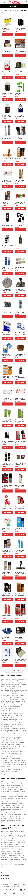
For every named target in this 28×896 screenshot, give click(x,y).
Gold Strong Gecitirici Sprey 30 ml (7, 225)
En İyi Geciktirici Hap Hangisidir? (6, 181)
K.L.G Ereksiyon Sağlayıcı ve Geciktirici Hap (19, 269)
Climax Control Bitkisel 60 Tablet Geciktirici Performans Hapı (6, 117)
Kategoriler (13, 6)
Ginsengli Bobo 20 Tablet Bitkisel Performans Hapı (20, 204)
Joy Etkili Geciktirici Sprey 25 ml (7, 269)
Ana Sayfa (4, 10)
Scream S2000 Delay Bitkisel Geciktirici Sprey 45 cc (7, 486)
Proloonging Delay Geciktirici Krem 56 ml (7, 421)
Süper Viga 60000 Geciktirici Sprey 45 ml (20, 595)
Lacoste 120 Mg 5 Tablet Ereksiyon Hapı (6, 291)
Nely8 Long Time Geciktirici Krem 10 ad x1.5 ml (20, 312)
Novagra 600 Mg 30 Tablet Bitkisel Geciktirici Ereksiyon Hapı (7, 334)
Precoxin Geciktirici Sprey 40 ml (20, 378)
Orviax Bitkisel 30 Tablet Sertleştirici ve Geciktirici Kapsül (20, 334)
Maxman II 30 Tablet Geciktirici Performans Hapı (6, 312)
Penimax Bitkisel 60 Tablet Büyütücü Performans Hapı (7, 356)
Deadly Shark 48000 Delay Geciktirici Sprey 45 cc (20, 160)
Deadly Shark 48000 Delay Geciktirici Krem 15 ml (7, 160)
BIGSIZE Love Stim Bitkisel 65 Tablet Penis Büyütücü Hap (7, 73)
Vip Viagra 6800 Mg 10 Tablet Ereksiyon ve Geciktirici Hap (20, 660)
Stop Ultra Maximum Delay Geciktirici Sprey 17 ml (7, 508)
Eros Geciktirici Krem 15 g (19, 181)
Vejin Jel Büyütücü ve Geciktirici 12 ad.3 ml (20, 639)
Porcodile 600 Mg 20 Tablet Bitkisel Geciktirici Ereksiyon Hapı (7, 378)
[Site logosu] (14, 2)
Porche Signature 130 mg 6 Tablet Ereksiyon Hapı (20, 356)
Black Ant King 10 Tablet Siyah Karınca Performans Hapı (20, 73)
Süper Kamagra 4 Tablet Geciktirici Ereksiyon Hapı (6, 530)
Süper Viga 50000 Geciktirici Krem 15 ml (20, 573)
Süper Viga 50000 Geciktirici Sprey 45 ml (7, 595)
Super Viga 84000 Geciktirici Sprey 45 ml (20, 617)
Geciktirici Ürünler (14, 10)
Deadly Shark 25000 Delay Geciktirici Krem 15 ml (7, 138)
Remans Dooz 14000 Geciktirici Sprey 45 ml (20, 443)
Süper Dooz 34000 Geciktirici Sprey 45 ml (20, 508)
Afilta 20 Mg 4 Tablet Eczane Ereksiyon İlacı (6, 29)
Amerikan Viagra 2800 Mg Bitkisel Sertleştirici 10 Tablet (6, 51)
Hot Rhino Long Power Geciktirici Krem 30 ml (20, 225)
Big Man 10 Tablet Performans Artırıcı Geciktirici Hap (20, 51)
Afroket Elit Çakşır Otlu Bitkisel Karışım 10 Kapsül (20, 29)
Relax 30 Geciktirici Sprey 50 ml (7, 442)
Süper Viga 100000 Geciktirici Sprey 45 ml (7, 552)
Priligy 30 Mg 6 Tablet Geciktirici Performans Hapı (6, 399)
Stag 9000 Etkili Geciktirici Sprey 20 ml (20, 486)
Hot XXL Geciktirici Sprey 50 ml (7, 246)
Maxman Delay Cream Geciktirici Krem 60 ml (20, 291)
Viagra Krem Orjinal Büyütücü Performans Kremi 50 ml (7, 661)
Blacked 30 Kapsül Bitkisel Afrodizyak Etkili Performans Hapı (7, 95)
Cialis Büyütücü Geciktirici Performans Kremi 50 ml (20, 95)
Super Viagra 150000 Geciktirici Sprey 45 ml (20, 530)
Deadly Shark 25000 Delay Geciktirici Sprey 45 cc (20, 138)
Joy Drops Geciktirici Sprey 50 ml (20, 247)
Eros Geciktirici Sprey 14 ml (6, 203)
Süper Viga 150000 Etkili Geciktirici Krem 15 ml (20, 552)
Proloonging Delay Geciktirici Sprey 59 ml (20, 421)
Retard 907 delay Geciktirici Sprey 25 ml (7, 465)
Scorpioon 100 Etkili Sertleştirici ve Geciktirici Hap (20, 465)
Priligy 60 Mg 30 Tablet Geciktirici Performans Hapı (20, 399)
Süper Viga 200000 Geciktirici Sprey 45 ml (7, 573)
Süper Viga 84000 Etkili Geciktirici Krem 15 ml (6, 617)
